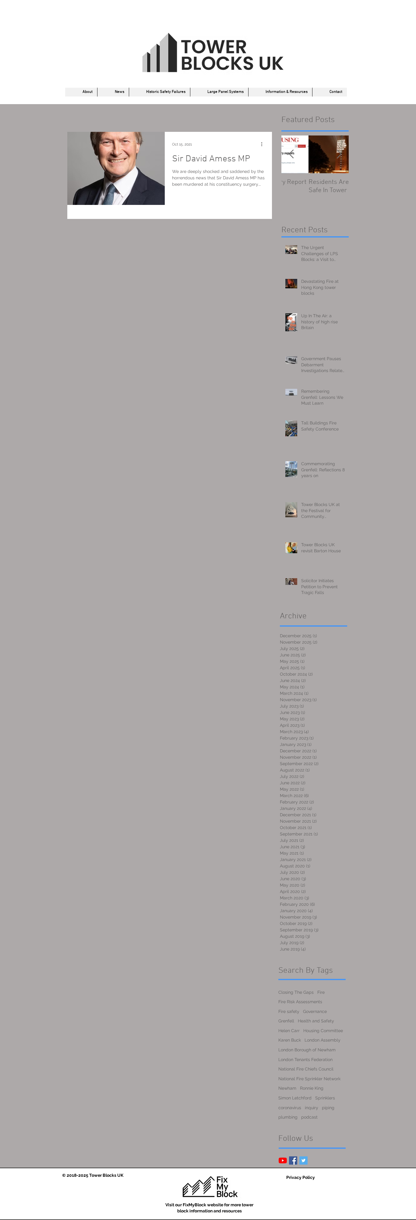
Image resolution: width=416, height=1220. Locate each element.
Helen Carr (289, 1030)
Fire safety (288, 1011)
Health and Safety (316, 1020)
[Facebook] (293, 1160)
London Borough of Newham (307, 1049)
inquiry (311, 1107)
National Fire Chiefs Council (305, 1069)
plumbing (288, 1117)
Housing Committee (323, 1030)
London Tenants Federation (305, 1059)
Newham (287, 1088)
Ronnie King (311, 1088)
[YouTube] (283, 1160)
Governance (315, 1011)
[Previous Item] (291, 154)
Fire (321, 992)
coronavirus (289, 1107)
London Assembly (322, 1040)
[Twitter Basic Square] (303, 1160)
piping (328, 1107)
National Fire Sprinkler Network (309, 1078)
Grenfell (286, 1020)
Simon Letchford (295, 1097)
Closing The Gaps (296, 992)
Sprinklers (325, 1097)
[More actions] (263, 144)
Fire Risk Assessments (300, 1001)
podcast (309, 1117)
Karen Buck (289, 1040)
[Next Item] (339, 154)
